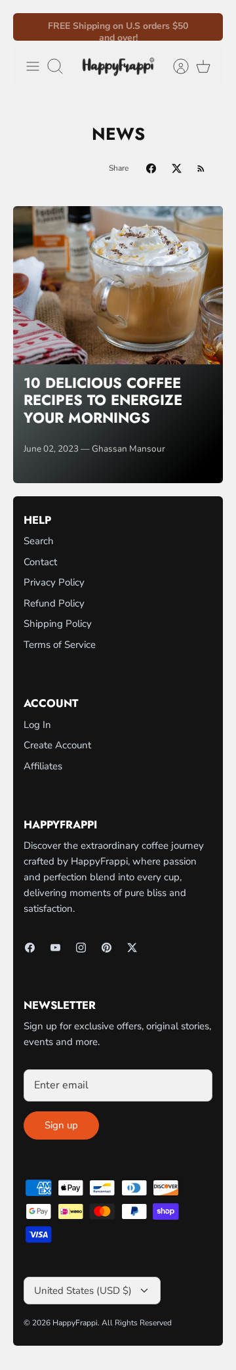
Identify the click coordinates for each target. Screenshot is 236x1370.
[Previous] (31, 27)
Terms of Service (60, 644)
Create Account (57, 745)
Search (39, 540)
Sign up (61, 1125)
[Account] (174, 66)
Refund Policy (54, 603)
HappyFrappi (75, 1322)
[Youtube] (55, 947)
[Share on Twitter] (176, 168)
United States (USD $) (83, 1290)
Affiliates (43, 766)
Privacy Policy (54, 582)
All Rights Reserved (137, 1322)
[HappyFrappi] (118, 67)
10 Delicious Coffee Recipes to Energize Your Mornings (103, 400)
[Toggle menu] (32, 66)
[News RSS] (200, 168)
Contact (40, 561)
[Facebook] (30, 947)
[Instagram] (81, 947)
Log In (37, 724)
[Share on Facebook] (151, 168)
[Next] (205, 27)
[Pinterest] (106, 947)
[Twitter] (132, 947)
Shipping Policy (58, 623)
